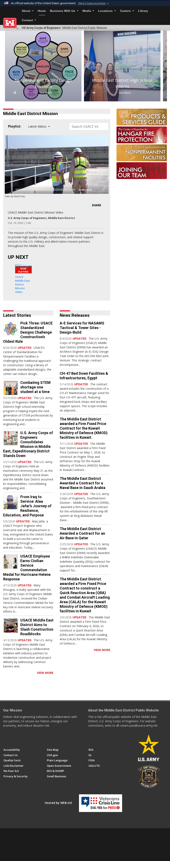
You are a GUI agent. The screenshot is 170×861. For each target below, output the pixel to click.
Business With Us (63, 10)
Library (143, 10)
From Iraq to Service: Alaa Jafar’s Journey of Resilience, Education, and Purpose (27, 506)
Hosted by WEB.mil (58, 803)
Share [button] (96, 205)
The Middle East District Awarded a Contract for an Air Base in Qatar (82, 533)
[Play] (10, 190)
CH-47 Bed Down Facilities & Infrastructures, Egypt (84, 375)
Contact (28, 20)
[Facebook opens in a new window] (5, 738)
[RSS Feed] (4, 673)
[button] (94, 3)
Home (42, 10)
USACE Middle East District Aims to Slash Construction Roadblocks (36, 627)
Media (87, 10)
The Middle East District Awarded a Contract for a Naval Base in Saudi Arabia (82, 483)
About (26, 10)
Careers (126, 10)
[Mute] (97, 190)
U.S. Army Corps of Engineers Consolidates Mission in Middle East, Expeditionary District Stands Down (28, 444)
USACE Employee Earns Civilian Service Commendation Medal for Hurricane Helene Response (27, 567)
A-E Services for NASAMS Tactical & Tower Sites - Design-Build (82, 327)
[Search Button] (165, 11)
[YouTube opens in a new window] (13, 738)
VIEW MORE (45, 673)
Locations (105, 10)
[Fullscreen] (103, 190)
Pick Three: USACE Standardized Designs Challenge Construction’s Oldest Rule (28, 332)
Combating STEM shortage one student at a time (35, 387)
